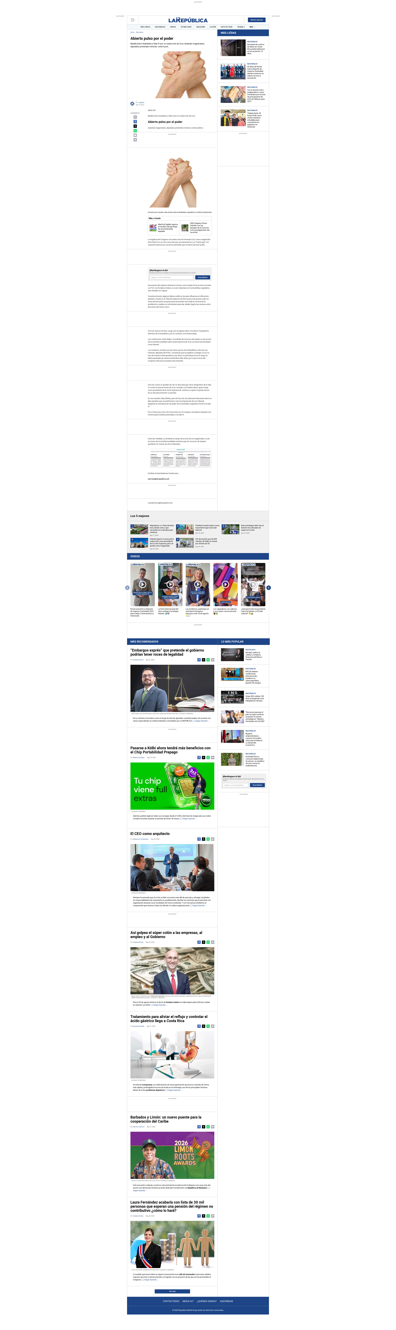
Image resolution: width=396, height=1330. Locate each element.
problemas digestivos (155, 1090)
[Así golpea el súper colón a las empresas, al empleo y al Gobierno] (172, 970)
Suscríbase (226, 1301)
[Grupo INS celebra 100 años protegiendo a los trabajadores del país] (232, 697)
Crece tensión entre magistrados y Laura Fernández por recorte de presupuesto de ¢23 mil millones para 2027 (256, 95)
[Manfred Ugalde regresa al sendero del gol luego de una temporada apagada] (153, 227)
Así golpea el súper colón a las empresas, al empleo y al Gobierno (166, 935)
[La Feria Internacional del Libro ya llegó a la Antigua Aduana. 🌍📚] (170, 584)
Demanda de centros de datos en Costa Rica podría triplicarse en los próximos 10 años (256, 49)
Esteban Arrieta (138, 660)
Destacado (250, 650)
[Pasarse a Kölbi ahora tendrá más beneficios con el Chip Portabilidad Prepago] (172, 786)
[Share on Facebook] (135, 121)
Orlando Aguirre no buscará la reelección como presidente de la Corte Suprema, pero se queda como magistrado (162, 542)
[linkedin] (7, 94)
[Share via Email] (135, 135)
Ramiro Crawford (138, 1127)
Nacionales (139, 32)
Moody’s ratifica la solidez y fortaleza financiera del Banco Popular (254, 655)
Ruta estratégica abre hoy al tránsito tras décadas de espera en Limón (252, 527)
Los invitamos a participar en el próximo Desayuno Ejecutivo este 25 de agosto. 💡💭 (197, 612)
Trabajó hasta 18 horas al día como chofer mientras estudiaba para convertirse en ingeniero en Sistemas (254, 120)
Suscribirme (202, 277)
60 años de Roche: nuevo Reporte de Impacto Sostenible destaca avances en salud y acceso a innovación (255, 72)
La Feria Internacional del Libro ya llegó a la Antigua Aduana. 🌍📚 (168, 611)
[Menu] (133, 20)
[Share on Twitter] (135, 126)
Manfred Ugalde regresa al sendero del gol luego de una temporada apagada (168, 227)
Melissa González (139, 757)
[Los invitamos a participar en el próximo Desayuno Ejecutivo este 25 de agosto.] (198, 584)
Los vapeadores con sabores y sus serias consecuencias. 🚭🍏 (225, 611)
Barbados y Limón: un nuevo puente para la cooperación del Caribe (165, 1119)
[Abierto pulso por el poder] (172, 74)
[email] (7, 98)
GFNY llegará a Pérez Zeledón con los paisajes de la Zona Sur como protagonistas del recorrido (199, 227)
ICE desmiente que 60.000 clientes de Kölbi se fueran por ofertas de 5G (206, 541)
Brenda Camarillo (138, 1026)
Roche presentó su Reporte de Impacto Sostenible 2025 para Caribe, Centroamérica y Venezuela (142, 612)
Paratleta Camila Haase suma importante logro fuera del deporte (207, 527)
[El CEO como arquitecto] (172, 867)
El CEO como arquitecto (150, 834)
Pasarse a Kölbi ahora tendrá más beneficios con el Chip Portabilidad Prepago (170, 750)
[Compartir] (135, 139)
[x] (3, 94)
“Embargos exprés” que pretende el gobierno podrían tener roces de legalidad (167, 652)
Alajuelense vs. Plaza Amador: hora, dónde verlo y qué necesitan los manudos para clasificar (162, 528)
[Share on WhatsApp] (135, 130)
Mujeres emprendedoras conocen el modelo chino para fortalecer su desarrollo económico (254, 739)
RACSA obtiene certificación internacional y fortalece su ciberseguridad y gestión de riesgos (253, 677)
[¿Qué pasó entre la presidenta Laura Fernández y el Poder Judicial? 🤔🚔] (253, 584)
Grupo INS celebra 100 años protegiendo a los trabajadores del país (255, 698)
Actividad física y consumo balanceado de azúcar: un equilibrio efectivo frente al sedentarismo (255, 761)
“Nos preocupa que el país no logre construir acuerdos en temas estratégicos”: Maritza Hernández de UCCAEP (255, 716)
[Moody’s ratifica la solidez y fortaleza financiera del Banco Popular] (232, 654)
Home (132, 32)
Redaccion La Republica (140, 839)
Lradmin (141, 102)
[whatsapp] (3, 98)
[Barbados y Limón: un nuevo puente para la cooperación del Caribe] (172, 1155)
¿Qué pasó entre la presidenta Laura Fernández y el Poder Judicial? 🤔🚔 (253, 611)
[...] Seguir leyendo (200, 721)
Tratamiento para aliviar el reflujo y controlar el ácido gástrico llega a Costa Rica (168, 1019)
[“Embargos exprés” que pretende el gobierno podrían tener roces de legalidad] (172, 688)
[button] (257, 20)
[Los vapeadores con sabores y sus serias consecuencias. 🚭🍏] (225, 584)
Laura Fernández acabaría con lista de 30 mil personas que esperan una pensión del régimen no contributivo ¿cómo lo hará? (171, 1206)
